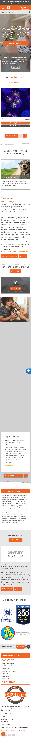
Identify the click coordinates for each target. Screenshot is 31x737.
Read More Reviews (11, 475)
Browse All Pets (11, 135)
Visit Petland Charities (9, 256)
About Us (4, 716)
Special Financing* (7, 714)
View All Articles (15, 540)
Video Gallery (5, 724)
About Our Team (15, 43)
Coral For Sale (14, 83)
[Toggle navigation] (3, 7)
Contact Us (4, 722)
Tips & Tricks (6, 564)
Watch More (15, 271)
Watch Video (15, 288)
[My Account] (29, 12)
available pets (17, 77)
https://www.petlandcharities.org (15, 251)
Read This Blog (7, 589)
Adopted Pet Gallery (7, 719)
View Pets (16, 67)
